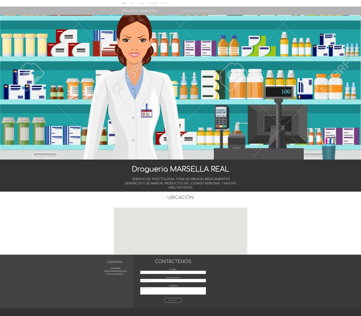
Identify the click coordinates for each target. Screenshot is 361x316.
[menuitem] (125, 4)
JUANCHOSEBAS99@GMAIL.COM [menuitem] (205, 11)
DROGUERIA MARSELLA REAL (140, 11)
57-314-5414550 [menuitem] (188, 11)
